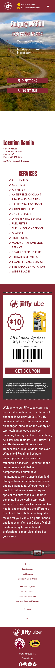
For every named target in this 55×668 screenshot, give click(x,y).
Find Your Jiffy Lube (27, 586)
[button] (48, 6)
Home (27, 564)
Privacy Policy (27, 658)
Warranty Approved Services (27, 601)
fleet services (27, 574)
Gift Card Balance (27, 591)
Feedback (27, 614)
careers (27, 609)
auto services (27, 569)
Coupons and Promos (27, 596)
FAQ (27, 618)
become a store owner (27, 579)
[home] (7, 6)
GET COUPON (27, 371)
